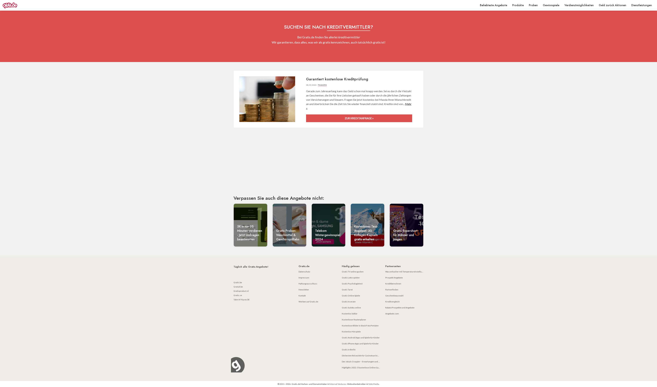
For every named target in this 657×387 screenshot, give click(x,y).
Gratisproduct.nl (241, 291)
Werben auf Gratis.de (308, 301)
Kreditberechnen (393, 283)
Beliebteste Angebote (493, 5)
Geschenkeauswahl (394, 295)
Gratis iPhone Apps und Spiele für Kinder (360, 343)
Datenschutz (304, 271)
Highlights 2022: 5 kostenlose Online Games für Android (368, 367)
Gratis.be (238, 282)
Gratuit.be (238, 286)
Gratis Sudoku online (351, 307)
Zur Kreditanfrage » (359, 118)
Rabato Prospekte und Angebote (399, 307)
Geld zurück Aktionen (612, 5)
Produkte (518, 5)
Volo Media (374, 384)
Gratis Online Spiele (351, 295)
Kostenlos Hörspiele (351, 331)
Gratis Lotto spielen (351, 277)
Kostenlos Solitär (349, 313)
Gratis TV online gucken (353, 271)
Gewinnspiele (551, 5)
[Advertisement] (328, 164)
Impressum (304, 277)
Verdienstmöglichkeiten (579, 5)
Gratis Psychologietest (352, 283)
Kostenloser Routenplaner (354, 319)
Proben (533, 5)
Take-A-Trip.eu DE (242, 299)
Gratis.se (238, 295)
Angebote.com (392, 313)
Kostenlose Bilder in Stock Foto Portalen (360, 325)
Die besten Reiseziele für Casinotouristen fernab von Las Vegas (370, 355)
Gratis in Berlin (349, 349)
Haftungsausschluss (308, 283)
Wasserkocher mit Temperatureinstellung (404, 271)
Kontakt (302, 295)
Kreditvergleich (392, 301)
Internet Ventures (338, 384)
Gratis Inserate (349, 301)
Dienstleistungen (641, 5)
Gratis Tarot (347, 289)
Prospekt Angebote (394, 277)
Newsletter (304, 289)
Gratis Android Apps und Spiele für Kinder (361, 337)
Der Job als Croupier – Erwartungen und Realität (363, 361)
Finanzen (322, 85)
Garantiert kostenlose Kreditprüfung (337, 79)
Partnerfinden (391, 289)
